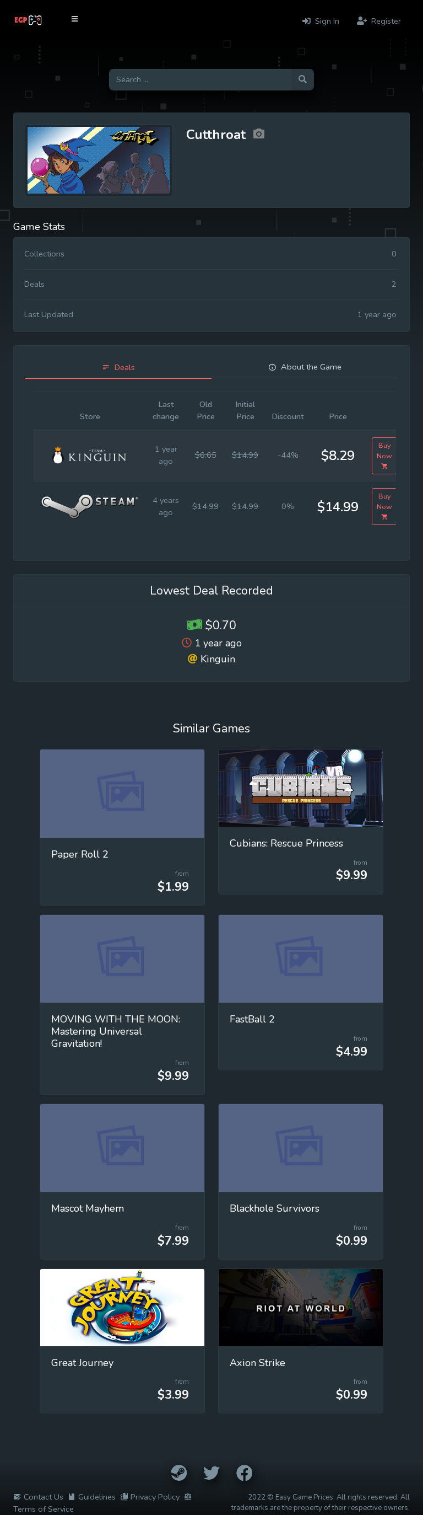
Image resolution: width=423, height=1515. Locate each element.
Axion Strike (257, 1362)
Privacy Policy (155, 1496)
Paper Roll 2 (80, 854)
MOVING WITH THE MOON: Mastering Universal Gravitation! (115, 1031)
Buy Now (384, 451)
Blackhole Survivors (274, 1208)
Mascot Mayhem (87, 1208)
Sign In (326, 20)
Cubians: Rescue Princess (286, 843)
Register (385, 20)
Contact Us (43, 1496)
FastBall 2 (252, 1019)
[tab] (118, 367)
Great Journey (82, 1362)
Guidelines (97, 1496)
